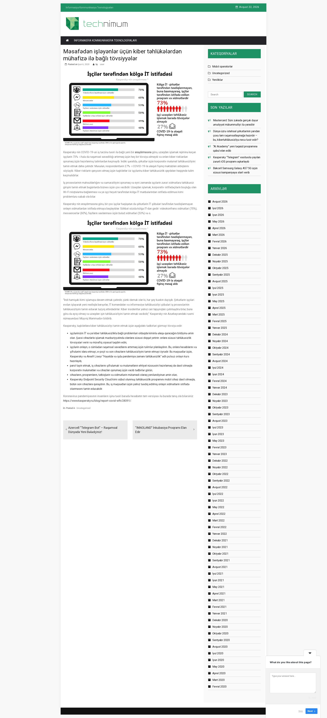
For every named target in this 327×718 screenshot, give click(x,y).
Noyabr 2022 (220, 467)
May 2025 (218, 301)
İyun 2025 (218, 294)
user (102, 64)
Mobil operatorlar (222, 66)
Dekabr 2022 (220, 460)
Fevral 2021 (219, 606)
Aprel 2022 (218, 513)
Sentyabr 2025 (221, 274)
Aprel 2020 (218, 673)
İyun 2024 (218, 374)
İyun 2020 (218, 660)
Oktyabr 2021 (220, 553)
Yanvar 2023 (219, 454)
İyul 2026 (217, 208)
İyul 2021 (217, 573)
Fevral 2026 (219, 241)
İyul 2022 (217, 494)
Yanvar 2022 (219, 533)
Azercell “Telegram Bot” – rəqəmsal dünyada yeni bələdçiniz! (92, 430)
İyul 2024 (217, 367)
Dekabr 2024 (220, 334)
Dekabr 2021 (220, 540)
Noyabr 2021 (220, 547)
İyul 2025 (217, 288)
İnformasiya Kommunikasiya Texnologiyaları (105, 40)
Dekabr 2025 (220, 254)
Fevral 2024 (219, 381)
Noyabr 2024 (220, 341)
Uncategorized (83, 408)
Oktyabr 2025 (220, 268)
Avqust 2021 (220, 567)
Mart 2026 (218, 234)
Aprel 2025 (218, 308)
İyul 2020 (217, 653)
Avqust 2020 (220, 646)
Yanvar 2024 (219, 387)
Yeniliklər (217, 79)
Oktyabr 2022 (220, 474)
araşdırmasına (143, 152)
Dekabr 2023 (220, 394)
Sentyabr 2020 (221, 640)
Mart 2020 (218, 680)
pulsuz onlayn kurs (178, 356)
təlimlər (148, 347)
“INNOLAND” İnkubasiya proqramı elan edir (161, 430)
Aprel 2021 (218, 593)
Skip (300, 711)
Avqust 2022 (220, 487)
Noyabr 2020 (220, 626)
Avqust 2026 (220, 201)
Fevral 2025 (219, 321)
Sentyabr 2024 (221, 354)
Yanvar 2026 (219, 248)
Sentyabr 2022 (221, 480)
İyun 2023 (218, 434)
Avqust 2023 (220, 420)
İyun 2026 (218, 215)
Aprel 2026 (218, 228)
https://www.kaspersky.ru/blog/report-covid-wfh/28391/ (97, 400)
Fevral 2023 (219, 447)
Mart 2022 (218, 520)
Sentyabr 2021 (221, 560)
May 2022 (218, 507)
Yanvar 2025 (219, 327)
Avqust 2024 (220, 361)
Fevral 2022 (219, 527)
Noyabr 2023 (220, 401)
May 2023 (218, 440)
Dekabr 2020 (220, 620)
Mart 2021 (218, 600)
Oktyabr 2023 (220, 407)
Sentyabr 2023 (221, 414)
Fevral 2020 (219, 686)
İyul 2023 (217, 427)
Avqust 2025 (220, 281)
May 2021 (218, 587)
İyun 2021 (218, 580)
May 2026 (218, 221)
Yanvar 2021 (219, 613)
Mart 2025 (218, 314)
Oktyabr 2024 (220, 347)
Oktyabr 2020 (220, 633)
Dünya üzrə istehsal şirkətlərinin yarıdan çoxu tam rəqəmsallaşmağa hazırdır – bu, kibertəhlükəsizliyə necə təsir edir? (236, 135)
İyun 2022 (218, 500)
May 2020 (218, 666)
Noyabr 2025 (220, 261)
